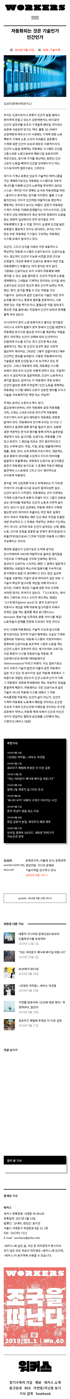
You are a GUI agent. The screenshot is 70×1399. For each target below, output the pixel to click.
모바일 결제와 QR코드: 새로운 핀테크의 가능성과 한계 (30, 834)
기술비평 (55, 50)
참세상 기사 (11, 1196)
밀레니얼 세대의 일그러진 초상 (25, 789)
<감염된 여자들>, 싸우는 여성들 (26, 757)
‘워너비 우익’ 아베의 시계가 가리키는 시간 (32, 800)
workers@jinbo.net (27, 1238)
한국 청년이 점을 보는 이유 (23, 811)
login (55, 1255)
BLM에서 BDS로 (29, 969)
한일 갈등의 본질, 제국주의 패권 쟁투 (29, 822)
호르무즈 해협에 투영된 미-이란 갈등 (28, 768)
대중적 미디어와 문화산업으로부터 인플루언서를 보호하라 (39, 936)
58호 (45, 50)
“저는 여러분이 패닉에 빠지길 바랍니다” (31, 778)
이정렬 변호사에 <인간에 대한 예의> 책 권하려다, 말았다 (42, 1004)
